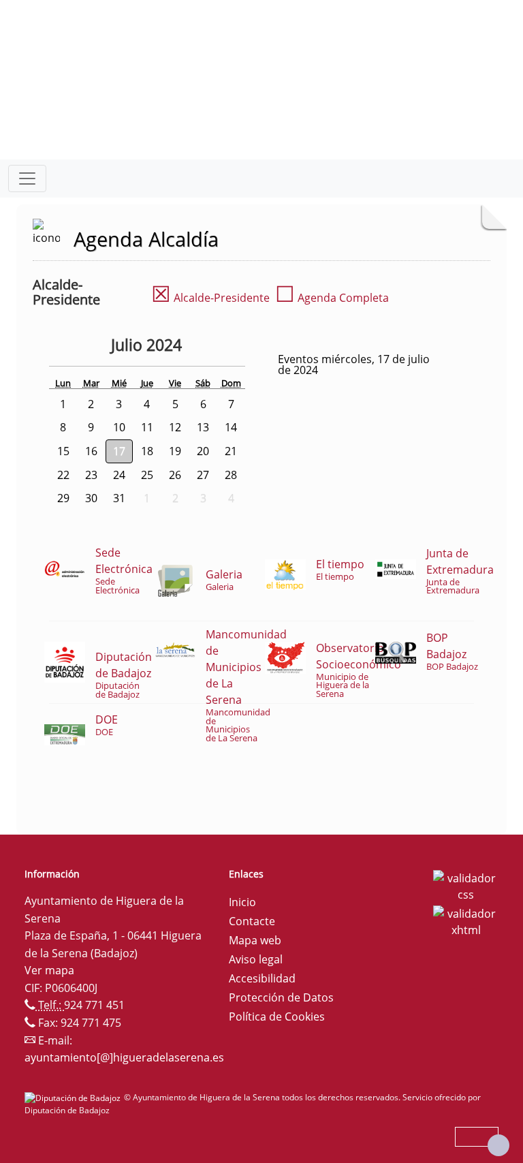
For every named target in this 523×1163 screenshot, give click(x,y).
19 (175, 451)
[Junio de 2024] (101, 346)
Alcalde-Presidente (210, 297)
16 (91, 451)
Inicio (242, 902)
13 (203, 427)
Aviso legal (256, 959)
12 (175, 427)
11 (147, 427)
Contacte (252, 921)
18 (147, 451)
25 (147, 474)
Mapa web (255, 940)
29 (63, 498)
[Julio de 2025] (196, 346)
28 (231, 474)
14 (231, 427)
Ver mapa (49, 970)
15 (63, 451)
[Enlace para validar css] (465, 885)
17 (119, 451)
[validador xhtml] (465, 920)
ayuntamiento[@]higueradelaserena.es (124, 1057)
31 (119, 498)
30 (91, 498)
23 (91, 474)
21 (231, 451)
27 (203, 474)
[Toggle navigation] (27, 178)
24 (119, 474)
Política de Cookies (277, 1016)
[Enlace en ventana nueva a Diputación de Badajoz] (74, 1097)
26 (175, 474)
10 (119, 427)
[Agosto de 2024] (215, 346)
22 (63, 474)
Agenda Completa (332, 297)
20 (203, 451)
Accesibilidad (262, 978)
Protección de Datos (281, 997)
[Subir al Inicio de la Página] (498, 1145)
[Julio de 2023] (75, 346)
